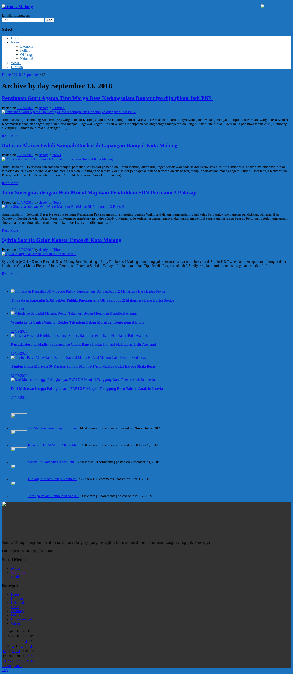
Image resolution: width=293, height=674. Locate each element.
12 (13, 651)
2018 (17, 75)
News (15, 42)
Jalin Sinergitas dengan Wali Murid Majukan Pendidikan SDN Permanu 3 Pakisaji (99, 193)
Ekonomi (26, 46)
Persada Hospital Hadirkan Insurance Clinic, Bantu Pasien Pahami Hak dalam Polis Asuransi (83, 344)
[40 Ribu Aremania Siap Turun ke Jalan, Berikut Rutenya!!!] (19, 428)
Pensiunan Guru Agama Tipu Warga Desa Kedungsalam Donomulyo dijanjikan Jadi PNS (107, 98)
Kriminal (26, 59)
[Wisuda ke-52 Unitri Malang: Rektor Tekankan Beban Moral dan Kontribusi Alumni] (74, 313)
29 (27, 661)
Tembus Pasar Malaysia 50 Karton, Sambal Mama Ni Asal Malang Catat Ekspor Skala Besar (83, 366)
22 (27, 656)
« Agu (6, 666)
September (31, 75)
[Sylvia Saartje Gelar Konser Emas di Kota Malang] (40, 254)
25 (9, 661)
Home (15, 38)
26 (13, 661)
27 (18, 661)
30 (32, 661)
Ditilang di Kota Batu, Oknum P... (52, 479)
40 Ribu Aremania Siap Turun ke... (53, 428)
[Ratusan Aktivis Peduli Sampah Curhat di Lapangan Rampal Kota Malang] (57, 159)
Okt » (18, 666)
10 (4, 651)
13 (18, 651)
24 (4, 661)
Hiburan (17, 67)
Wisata (16, 63)
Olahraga (26, 55)
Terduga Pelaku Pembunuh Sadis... (53, 496)
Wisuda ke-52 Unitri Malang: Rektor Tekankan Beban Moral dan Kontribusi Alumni (77, 322)
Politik (25, 50)
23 (32, 656)
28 (22, 661)
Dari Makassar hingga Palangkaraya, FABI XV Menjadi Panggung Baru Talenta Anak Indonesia (87, 389)
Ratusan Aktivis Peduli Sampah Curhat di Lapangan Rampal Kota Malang (89, 145)
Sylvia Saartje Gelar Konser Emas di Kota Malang (61, 240)
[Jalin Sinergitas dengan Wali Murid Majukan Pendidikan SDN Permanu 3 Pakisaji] (63, 206)
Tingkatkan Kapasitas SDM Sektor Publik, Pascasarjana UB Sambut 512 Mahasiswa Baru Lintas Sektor (92, 300)
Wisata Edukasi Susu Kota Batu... (52, 462)
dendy (43, 108)
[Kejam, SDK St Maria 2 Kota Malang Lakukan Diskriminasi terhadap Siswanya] (19, 445)
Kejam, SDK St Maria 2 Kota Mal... (54, 445)
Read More (10, 136)
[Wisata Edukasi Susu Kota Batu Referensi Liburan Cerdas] (19, 462)
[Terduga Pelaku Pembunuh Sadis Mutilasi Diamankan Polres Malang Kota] (19, 496)
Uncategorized (21, 619)
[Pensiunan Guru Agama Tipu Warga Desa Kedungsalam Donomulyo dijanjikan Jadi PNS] (69, 112)
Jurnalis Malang (17, 6)
